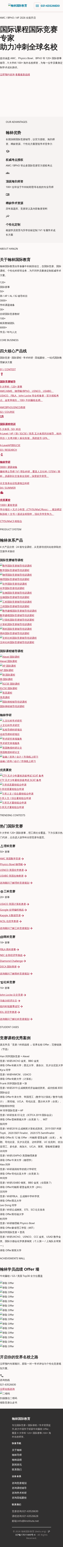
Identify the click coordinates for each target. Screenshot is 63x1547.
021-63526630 (50, 5)
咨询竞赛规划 (19, 1483)
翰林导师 (17, 1454)
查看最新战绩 (22, 74)
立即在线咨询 (7, 1389)
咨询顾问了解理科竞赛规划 (16, 882)
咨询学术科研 (19, 1492)
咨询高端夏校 (19, 1497)
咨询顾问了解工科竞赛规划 (16, 928)
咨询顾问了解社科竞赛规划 (16, 1019)
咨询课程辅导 (19, 1488)
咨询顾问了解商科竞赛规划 (16, 973)
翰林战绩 (17, 1459)
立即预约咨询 (7, 74)
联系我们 (17, 1469)
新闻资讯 (17, 1464)
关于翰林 (17, 1450)
